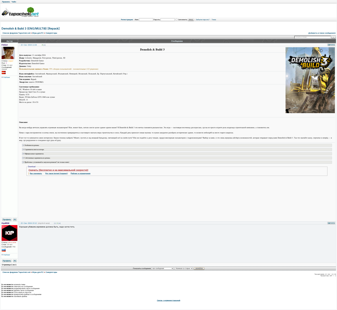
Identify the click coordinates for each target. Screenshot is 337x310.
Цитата (331, 45)
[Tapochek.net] (20, 12)
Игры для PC (38, 33)
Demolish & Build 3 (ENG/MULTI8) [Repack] (30, 28)
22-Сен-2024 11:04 (29, 45)
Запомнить (182, 19)
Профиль (7, 219)
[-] (55, 223)
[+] (44, 45)
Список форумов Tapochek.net (16, 33)
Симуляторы (51, 33)
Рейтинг (6, 77)
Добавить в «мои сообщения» (322, 33)
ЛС (15, 219)
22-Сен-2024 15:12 (29, 223)
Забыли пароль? (203, 19)
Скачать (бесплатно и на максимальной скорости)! (58, 170)
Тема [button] (214, 19)
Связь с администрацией (168, 300)
